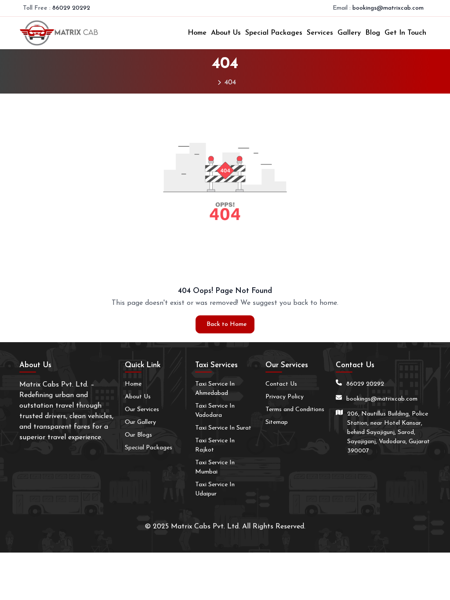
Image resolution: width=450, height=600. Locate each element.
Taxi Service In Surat (223, 428)
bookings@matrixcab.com (388, 8)
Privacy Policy (284, 397)
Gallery (349, 32)
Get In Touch (405, 32)
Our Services (142, 409)
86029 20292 (71, 8)
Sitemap (276, 422)
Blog (372, 32)
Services (320, 32)
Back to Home (227, 324)
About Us (226, 32)
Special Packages (273, 32)
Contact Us (281, 384)
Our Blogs (138, 435)
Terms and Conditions (294, 409)
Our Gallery (140, 422)
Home (197, 32)
